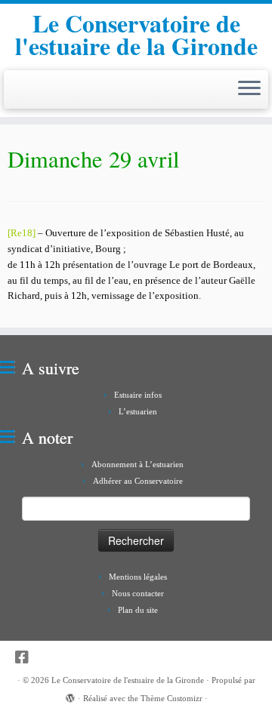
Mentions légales (138, 576)
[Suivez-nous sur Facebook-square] (25, 658)
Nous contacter (138, 593)
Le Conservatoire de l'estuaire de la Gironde (136, 35)
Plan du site (138, 609)
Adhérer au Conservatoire (138, 480)
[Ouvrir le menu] (249, 89)
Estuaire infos (138, 394)
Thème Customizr (171, 698)
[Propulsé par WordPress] (70, 696)
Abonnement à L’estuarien (137, 464)
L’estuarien (138, 411)
